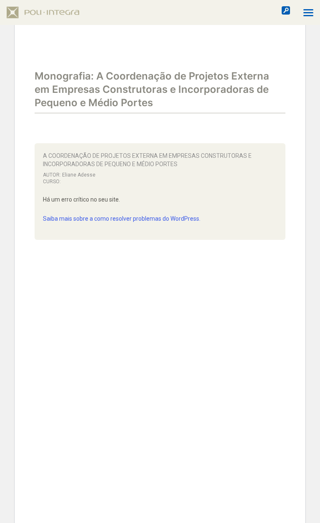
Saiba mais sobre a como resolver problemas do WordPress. (121, 218)
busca (286, 10)
